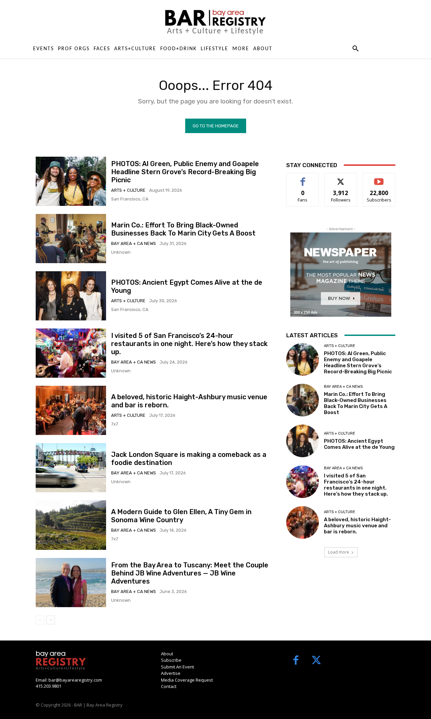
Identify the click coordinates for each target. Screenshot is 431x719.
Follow (341, 178)
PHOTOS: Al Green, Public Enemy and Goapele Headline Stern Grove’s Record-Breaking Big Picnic (185, 172)
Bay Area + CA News (133, 243)
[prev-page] (40, 620)
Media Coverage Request (187, 680)
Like (303, 178)
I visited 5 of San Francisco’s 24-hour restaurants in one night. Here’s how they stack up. (189, 344)
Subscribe (379, 178)
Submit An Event (177, 667)
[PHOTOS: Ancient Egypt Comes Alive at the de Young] (71, 295)
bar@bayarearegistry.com (75, 680)
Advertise (170, 673)
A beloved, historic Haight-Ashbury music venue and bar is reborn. (357, 526)
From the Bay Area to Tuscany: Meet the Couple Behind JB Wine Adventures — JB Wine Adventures (189, 573)
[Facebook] (295, 660)
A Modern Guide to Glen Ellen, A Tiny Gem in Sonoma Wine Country (181, 516)
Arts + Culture (128, 190)
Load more (338, 552)
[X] (316, 660)
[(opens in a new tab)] (71, 238)
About (167, 654)
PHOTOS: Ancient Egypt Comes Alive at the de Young (359, 444)
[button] (355, 49)
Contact (168, 686)
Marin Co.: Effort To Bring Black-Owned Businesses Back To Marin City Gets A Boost (183, 229)
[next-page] (50, 620)
